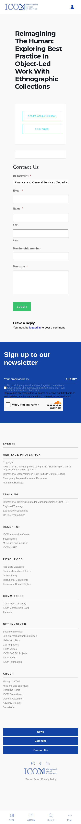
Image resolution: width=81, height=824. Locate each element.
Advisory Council (12, 703)
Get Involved (14, 624)
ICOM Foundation (12, 662)
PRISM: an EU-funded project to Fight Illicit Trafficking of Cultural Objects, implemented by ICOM (37, 468)
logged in (35, 327)
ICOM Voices (10, 649)
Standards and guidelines (16, 571)
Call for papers (11, 644)
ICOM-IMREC (10, 547)
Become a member (13, 631)
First (15, 225)
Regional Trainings (13, 506)
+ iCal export (41, 129)
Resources (13, 559)
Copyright (8, 462)
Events (9, 443)
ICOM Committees (12, 694)
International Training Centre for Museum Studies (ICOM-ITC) (35, 502)
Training (11, 494)
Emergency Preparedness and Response (25, 478)
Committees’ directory (14, 603)
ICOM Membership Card (16, 608)
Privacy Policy (48, 779)
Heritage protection (22, 454)
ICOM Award (9, 657)
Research (12, 527)
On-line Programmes (14, 515)
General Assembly (12, 698)
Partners (7, 612)
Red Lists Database (13, 566)
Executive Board (11, 690)
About (8, 673)
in (35, 762)
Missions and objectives (16, 685)
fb (42, 762)
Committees (13, 596)
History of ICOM (11, 681)
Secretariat (9, 707)
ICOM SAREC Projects (15, 653)
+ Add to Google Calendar (41, 116)
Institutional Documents (15, 580)
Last (15, 240)
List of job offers (11, 640)
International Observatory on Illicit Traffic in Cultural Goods (34, 474)
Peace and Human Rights (16, 584)
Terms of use (32, 779)
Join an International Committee (20, 636)
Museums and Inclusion (15, 543)
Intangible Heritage (13, 482)
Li (49, 762)
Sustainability (10, 538)
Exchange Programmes (15, 510)
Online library (10, 575)
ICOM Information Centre (16, 534)
